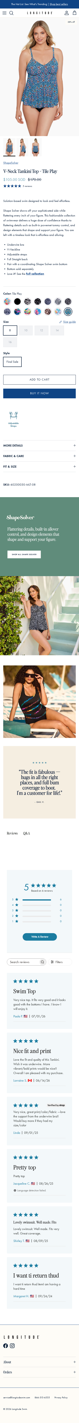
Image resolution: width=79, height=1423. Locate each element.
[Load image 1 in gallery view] (39, 77)
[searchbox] (23, 962)
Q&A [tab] (26, 833)
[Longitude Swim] (39, 13)
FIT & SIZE (9, 466)
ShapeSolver (10, 163)
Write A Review (39, 936)
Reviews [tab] (12, 833)
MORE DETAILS (13, 445)
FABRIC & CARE (13, 456)
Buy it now (39, 393)
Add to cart (39, 379)
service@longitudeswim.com (16, 1397)
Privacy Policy (61, 1397)
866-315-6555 (42, 1397)
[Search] (13, 13)
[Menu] (4, 13)
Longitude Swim (19, 1409)
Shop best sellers (59, 4)
